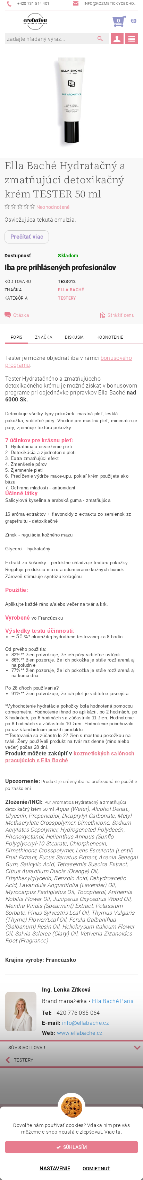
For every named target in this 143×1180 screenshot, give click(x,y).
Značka (43, 337)
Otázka (21, 315)
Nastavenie (55, 1168)
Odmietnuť (96, 1168)
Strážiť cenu (121, 315)
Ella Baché (71, 289)
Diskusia (74, 337)
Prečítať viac (26, 236)
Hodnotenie (109, 337)
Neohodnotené (53, 207)
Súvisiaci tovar (26, 1047)
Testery (67, 298)
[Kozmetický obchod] (35, 21)
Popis (17, 337)
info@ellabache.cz (85, 1023)
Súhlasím (75, 1147)
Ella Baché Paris (112, 1001)
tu (118, 1132)
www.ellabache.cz (80, 1033)
